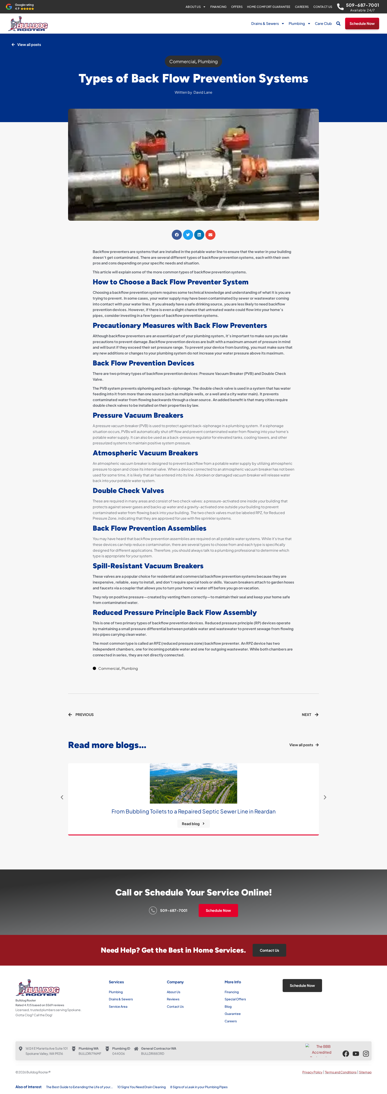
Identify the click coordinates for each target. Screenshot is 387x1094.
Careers (302, 7)
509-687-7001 (362, 5)
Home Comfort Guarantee (268, 7)
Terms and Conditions (341, 1072)
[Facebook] (345, 1053)
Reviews (173, 999)
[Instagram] (366, 1053)
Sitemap (365, 1072)
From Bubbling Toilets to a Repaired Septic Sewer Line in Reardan (194, 811)
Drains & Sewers (265, 23)
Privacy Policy (312, 1072)
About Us (193, 7)
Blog (228, 1006)
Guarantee (233, 1014)
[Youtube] (356, 1053)
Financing (218, 7)
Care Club (323, 23)
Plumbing (297, 23)
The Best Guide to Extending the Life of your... (79, 1087)
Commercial (182, 61)
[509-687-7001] (340, 6)
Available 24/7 (362, 10)
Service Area (118, 1006)
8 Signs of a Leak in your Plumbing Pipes (199, 1087)
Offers (237, 7)
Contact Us (322, 7)
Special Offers (235, 999)
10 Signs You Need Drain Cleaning (141, 1087)
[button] (338, 23)
